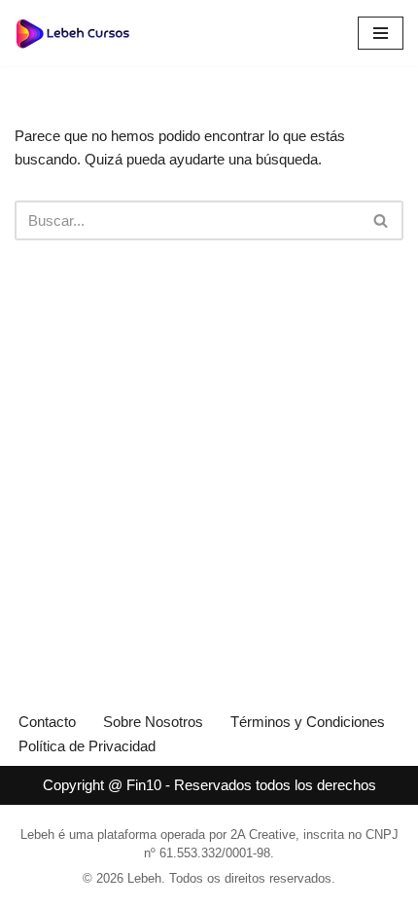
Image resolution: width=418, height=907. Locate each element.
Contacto (47, 721)
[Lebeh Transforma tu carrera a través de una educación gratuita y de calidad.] (73, 33)
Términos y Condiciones (307, 721)
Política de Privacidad (87, 746)
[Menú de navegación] (380, 33)
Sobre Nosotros (153, 721)
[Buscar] (381, 220)
